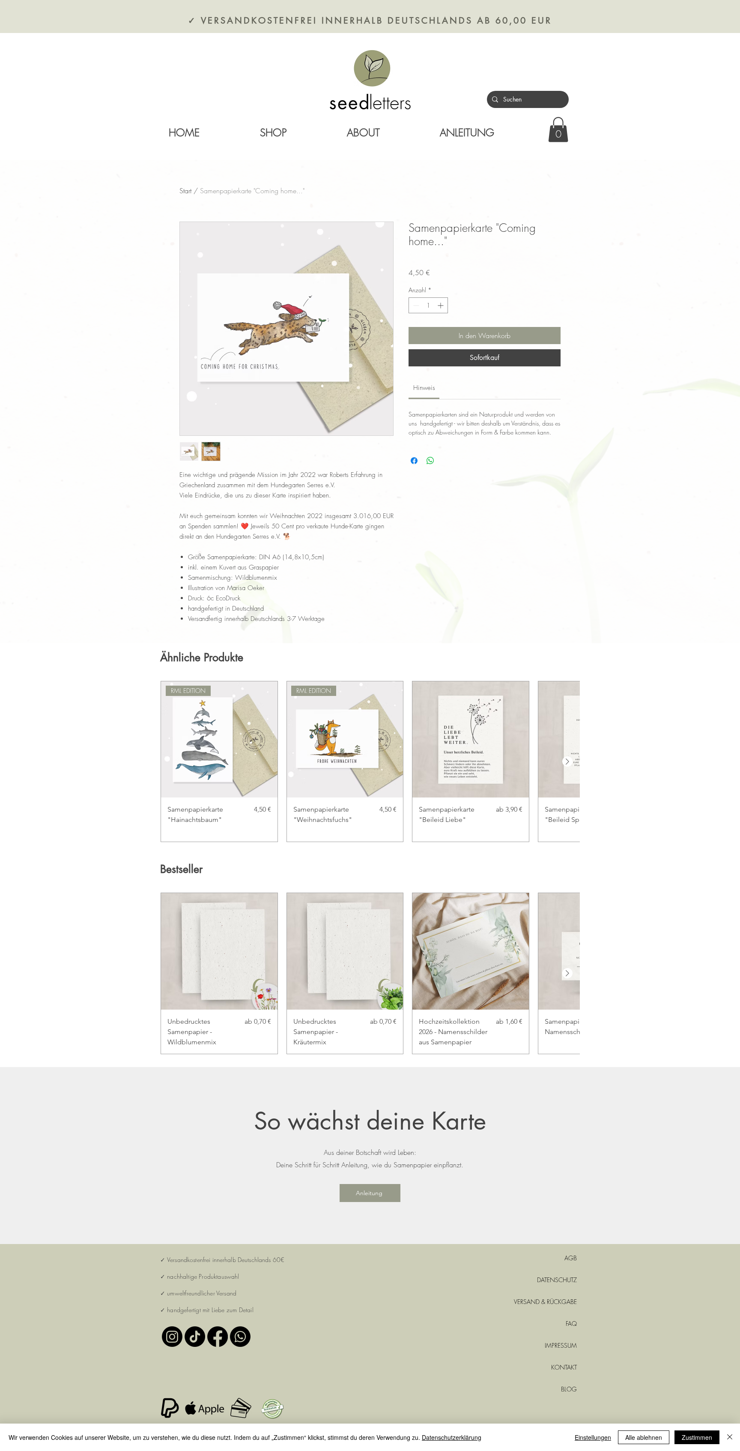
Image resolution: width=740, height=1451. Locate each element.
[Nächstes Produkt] (567, 761)
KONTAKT (564, 1367)
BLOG (569, 1389)
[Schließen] (730, 1437)
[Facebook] (217, 1336)
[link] (558, 129)
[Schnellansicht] (470, 739)
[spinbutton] (428, 305)
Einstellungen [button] (593, 1437)
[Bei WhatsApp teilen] (430, 461)
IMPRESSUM (561, 1345)
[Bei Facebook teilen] (414, 461)
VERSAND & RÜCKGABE (546, 1302)
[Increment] (441, 305)
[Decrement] (415, 305)
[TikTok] (195, 1336)
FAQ (571, 1323)
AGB (570, 1258)
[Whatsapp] (240, 1336)
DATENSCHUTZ (557, 1280)
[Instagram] (172, 1336)
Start (185, 190)
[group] (370, 762)
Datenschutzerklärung (451, 1437)
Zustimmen (697, 1437)
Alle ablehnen (643, 1437)
